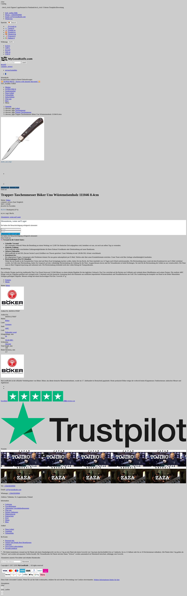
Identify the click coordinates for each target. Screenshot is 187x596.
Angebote (8, 531)
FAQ (7, 518)
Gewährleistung (10, 506)
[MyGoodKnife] (16, 60)
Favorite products (11, 548)
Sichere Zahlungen (11, 512)
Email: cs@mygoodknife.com (15, 17)
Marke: (3, 200)
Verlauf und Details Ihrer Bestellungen (18, 542)
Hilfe (11, 13)
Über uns (8, 510)
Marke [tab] (7, 282)
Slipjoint (8, 344)
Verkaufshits (9, 533)
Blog (7, 522)
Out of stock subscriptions (14, 546)
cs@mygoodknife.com (13, 490)
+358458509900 (9, 486)
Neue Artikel (9, 529)
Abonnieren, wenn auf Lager (11, 217)
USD (7, 54)
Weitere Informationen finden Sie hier (106, 580)
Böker (7, 320)
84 (6, 336)
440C (7, 328)
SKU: (3, 204)
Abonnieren (25, 561)
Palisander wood (11, 332)
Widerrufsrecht (10, 514)
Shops (7, 520)
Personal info (9, 540)
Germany (8, 324)
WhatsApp (9, 19)
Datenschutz (9, 516)
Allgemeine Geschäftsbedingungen (17, 508)
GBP (7, 48)
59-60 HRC (9, 340)
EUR (7, 46)
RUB (7, 50)
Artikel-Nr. (4, 311)
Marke (3, 285)
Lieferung (8, 504)
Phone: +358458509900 (13, 15)
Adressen (8, 544)
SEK (7, 52)
